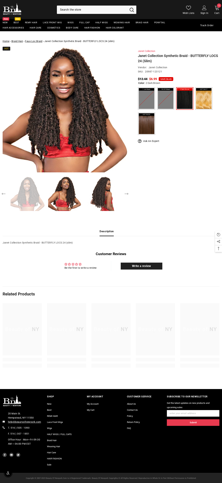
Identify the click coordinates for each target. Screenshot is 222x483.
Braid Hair (17, 41)
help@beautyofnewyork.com (24, 421)
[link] (22, 359)
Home (6, 41)
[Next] (126, 193)
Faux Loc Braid (33, 41)
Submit (193, 422)
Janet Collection (146, 51)
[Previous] (3, 193)
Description (107, 231)
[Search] (96, 10)
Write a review (141, 266)
